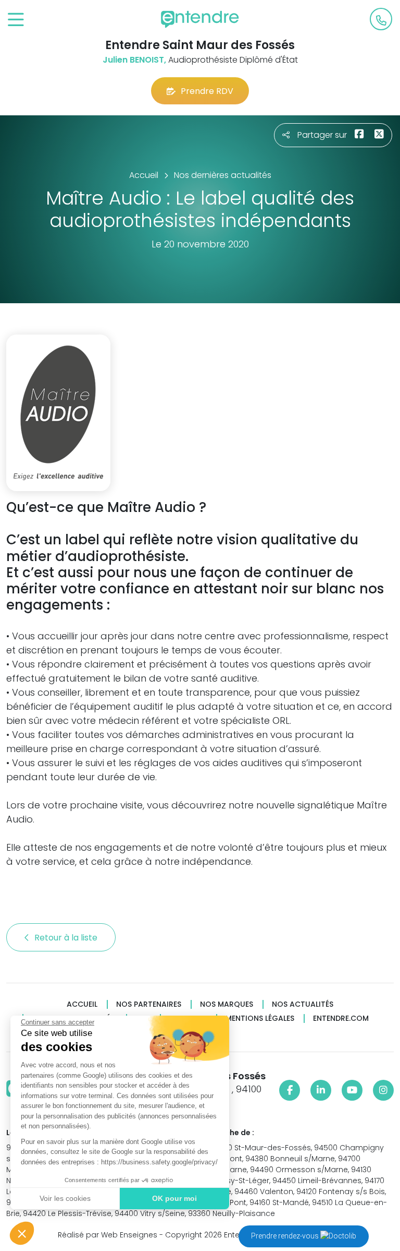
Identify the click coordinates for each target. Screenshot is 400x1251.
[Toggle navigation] (16, 20)
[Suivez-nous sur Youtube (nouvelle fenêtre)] (352, 1090)
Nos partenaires (148, 1004)
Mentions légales (260, 1018)
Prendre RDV (207, 91)
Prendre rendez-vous (285, 1236)
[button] (21, 1233)
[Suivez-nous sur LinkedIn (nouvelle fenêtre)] (320, 1090)
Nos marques (226, 1004)
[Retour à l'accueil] (200, 19)
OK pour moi (174, 1198)
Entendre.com (341, 1018)
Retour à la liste (66, 938)
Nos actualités (302, 1004)
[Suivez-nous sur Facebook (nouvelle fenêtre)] (289, 1090)
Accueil (82, 1004)
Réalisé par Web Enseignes (107, 1235)
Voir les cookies (65, 1198)
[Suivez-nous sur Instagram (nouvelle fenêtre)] (383, 1090)
